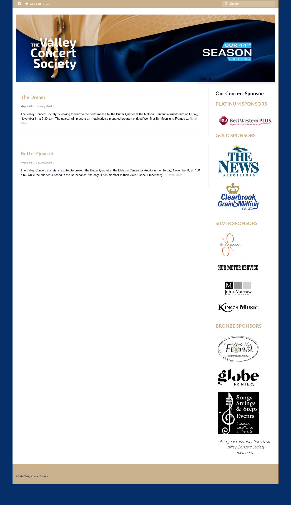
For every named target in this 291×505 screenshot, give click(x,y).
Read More (175, 175)
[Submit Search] (225, 4)
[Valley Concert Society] (145, 48)
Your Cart (39, 3)
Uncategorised (44, 106)
